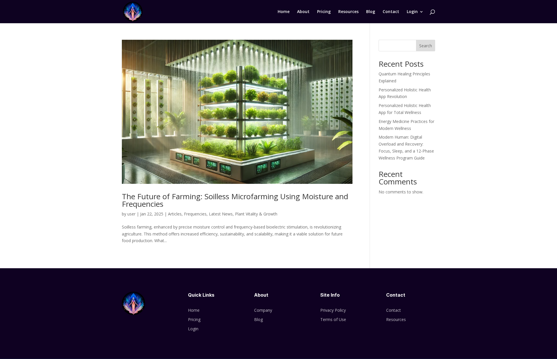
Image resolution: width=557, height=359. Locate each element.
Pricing (324, 12)
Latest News (221, 214)
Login (412, 12)
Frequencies (195, 214)
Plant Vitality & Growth (256, 214)
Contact (391, 12)
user (131, 214)
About (303, 12)
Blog (370, 12)
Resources (348, 12)
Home (284, 12)
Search (425, 45)
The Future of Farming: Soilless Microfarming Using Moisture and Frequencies (235, 200)
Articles (175, 214)
